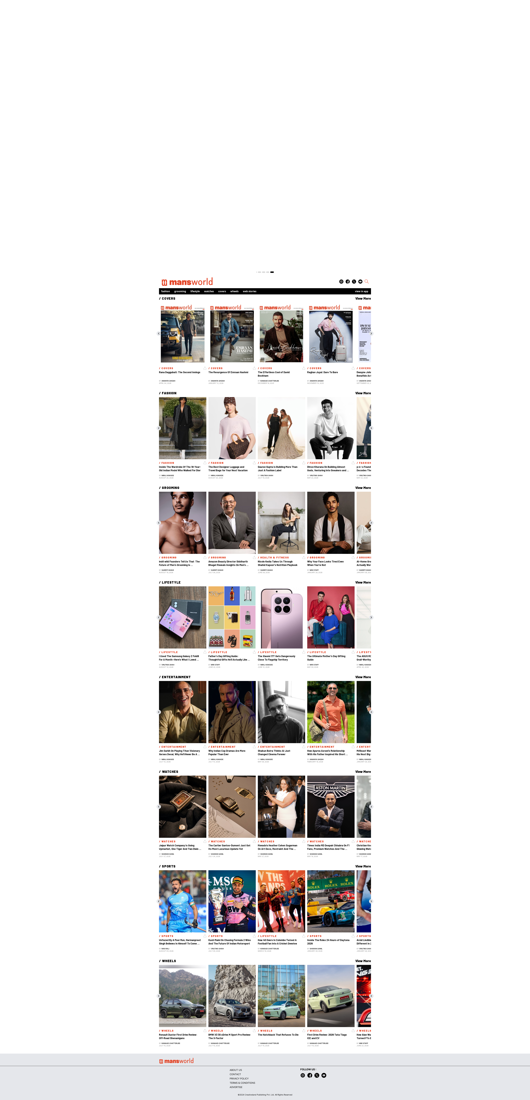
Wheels (234, 291)
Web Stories (249, 291)
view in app (361, 291)
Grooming (180, 291)
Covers (222, 291)
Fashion (165, 291)
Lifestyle (195, 291)
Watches (209, 291)
